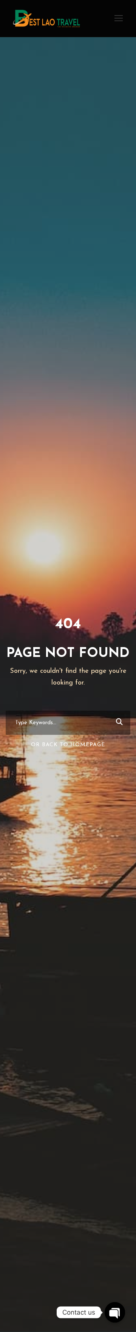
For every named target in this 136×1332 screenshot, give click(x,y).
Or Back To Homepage (68, 745)
